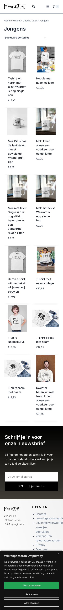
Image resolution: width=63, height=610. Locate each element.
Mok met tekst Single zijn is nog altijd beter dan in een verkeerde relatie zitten (17, 220)
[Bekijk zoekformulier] (31, 6)
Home (7, 20)
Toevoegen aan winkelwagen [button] (45, 101)
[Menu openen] (48, 6)
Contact (41, 514)
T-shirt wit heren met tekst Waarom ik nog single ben (17, 87)
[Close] (60, 553)
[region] (31, 580)
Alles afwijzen (31, 603)
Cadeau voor (30, 20)
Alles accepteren (32, 585)
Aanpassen (32, 594)
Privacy (40, 544)
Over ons (41, 549)
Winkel (16, 20)
